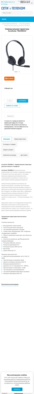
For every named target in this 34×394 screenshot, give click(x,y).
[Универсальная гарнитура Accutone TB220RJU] (17, 70)
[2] (7, 94)
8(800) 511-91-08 (25, 1)
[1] (5, 94)
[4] (11, 94)
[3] (9, 94)
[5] (13, 94)
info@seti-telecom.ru (9, 2)
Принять (17, 389)
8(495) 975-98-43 (25, 2)
